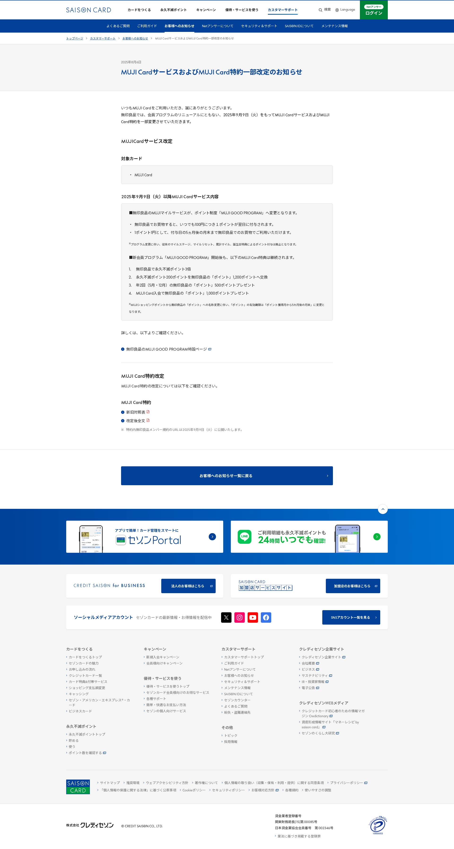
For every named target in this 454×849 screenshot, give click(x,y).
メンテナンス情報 (334, 26)
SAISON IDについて (299, 26)
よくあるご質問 (118, 26)
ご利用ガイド (147, 26)
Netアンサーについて (218, 26)
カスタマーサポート (103, 38)
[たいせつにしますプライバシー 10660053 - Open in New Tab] (378, 834)
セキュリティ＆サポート (259, 26)
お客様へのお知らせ (179, 26)
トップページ (74, 38)
